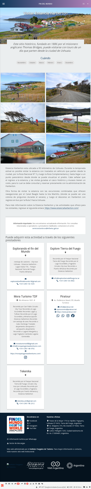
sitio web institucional (26, 451)
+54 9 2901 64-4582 (66, 281)
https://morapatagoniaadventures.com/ (25, 353)
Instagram (33, 426)
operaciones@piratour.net (66, 309)
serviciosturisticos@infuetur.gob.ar (45, 228)
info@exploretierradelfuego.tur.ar (66, 278)
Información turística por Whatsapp (22, 439)
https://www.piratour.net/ (66, 312)
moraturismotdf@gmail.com (27, 343)
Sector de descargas (17, 443)
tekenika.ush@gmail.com (26, 401)
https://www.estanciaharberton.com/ (61, 208)
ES (86, 3)
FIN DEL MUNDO (45, 4)
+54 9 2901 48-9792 (26, 348)
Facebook (33, 421)
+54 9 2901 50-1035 (26, 284)
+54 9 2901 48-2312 (26, 403)
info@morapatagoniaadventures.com (26, 346)
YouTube (32, 428)
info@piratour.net (66, 307)
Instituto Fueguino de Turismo (41, 449)
